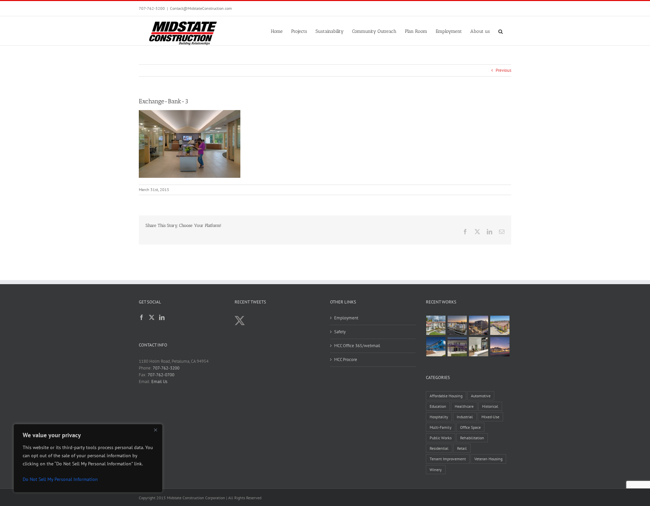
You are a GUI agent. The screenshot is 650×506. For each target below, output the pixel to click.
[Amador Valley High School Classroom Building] (457, 346)
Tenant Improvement (448, 458)
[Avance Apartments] (436, 325)
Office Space (470, 427)
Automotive (481, 395)
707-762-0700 (161, 375)
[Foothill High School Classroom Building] (436, 346)
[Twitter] (151, 317)
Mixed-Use (490, 416)
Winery (436, 469)
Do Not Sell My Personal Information (60, 479)
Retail (462, 448)
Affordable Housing (446, 395)
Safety (340, 332)
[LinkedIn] (162, 317)
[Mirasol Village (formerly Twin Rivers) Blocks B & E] (457, 325)
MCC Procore (345, 359)
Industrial (465, 416)
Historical (490, 406)
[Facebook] (141, 317)
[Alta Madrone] (500, 346)
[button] (500, 30)
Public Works (441, 437)
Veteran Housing (488, 458)
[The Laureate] (479, 325)
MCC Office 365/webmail (357, 346)
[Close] (155, 430)
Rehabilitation (472, 437)
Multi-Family (441, 427)
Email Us (159, 381)
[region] (88, 458)
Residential (439, 448)
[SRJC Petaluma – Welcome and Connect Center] (500, 325)
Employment (346, 318)
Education (438, 406)
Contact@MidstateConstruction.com (201, 8)
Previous (503, 70)
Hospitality (439, 416)
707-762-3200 (152, 8)
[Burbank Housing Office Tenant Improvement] (479, 346)
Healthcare (464, 406)
